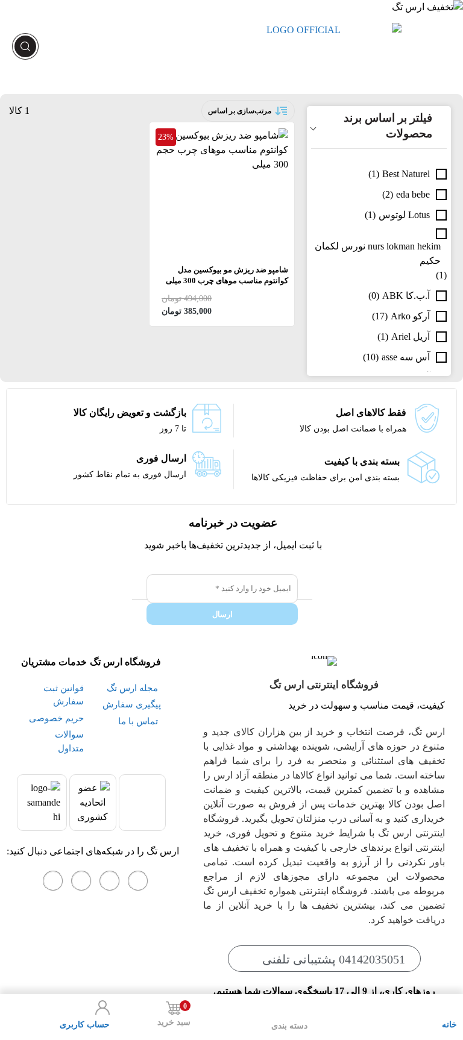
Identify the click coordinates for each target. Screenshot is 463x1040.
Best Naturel (406, 174)
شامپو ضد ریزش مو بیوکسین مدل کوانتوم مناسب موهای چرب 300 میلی (227, 275)
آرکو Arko (410, 316)
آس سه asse (406, 357)
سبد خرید (174, 1014)
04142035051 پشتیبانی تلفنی (333, 959)
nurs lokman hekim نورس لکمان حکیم (378, 253)
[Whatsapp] (109, 881)
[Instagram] (138, 881)
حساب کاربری (85, 1024)
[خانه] (450, 1007)
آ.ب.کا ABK (406, 295)
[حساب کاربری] (102, 1007)
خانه (449, 1024)
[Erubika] (53, 881)
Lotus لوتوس (404, 215)
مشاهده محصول (255, 135)
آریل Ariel (410, 336)
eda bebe (413, 194)
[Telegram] (81, 881)
